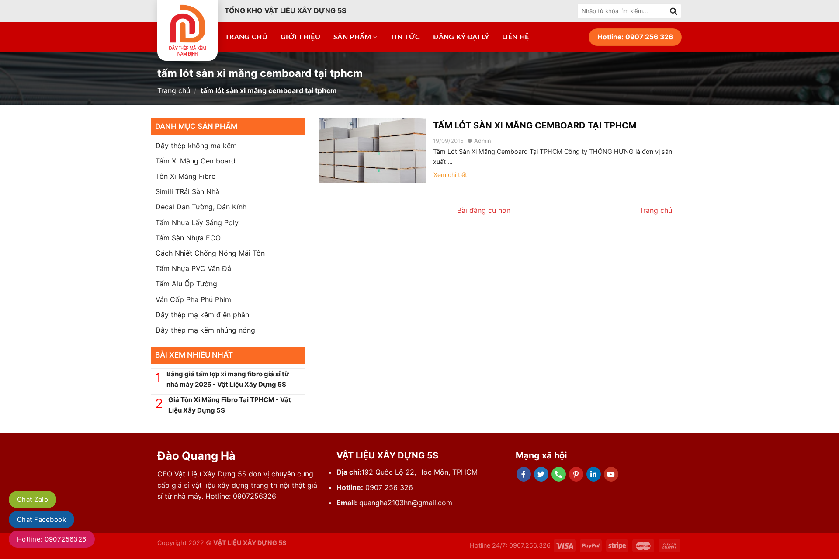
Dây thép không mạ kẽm (196, 145)
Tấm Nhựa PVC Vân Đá (193, 268)
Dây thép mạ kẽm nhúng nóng (205, 330)
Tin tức (405, 37)
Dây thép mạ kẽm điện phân (202, 314)
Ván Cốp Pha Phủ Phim (193, 299)
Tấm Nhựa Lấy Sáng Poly (197, 222)
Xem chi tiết (450, 174)
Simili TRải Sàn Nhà (187, 191)
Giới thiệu (300, 37)
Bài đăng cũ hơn (483, 210)
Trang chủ (246, 37)
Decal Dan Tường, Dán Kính (201, 206)
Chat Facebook (41, 519)
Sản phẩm (352, 37)
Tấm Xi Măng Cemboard (196, 160)
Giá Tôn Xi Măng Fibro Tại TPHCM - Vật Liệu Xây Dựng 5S (229, 405)
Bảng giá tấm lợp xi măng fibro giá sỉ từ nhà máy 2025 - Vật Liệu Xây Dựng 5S (227, 379)
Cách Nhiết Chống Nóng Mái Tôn (210, 253)
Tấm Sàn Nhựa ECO (188, 237)
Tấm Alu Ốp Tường (186, 283)
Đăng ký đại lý (461, 37)
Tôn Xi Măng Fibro (186, 176)
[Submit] (674, 11)
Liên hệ (515, 37)
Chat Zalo (32, 499)
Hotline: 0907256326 (52, 539)
